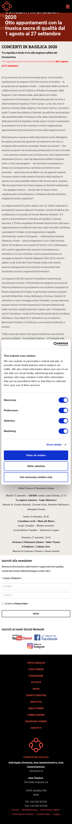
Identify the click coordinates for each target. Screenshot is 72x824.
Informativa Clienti (49, 809)
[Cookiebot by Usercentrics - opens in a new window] (53, 344)
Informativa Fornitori (23, 814)
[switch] (63, 410)
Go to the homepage (7, 6)
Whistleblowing (30, 809)
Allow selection (36, 466)
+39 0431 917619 (38, 801)
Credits (56, 814)
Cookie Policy (43, 814)
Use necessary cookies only (36, 477)
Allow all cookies (36, 455)
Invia (36, 613)
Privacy (15, 809)
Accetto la (16, 604)
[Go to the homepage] (36, 745)
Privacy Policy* (21, 604)
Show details (54, 444)
